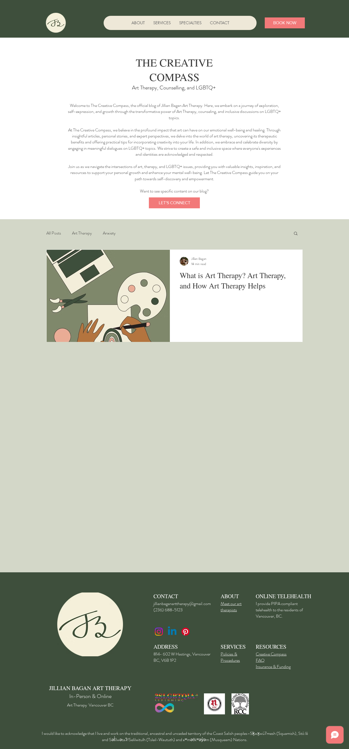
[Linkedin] (172, 631)
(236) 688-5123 (168, 610)
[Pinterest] (185, 631)
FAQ (260, 660)
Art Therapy (82, 233)
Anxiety (109, 233)
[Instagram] (159, 631)
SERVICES (233, 646)
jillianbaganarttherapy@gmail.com (182, 603)
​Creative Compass (271, 654)
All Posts (53, 233)
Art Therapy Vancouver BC (90, 705)
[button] (190, 23)
